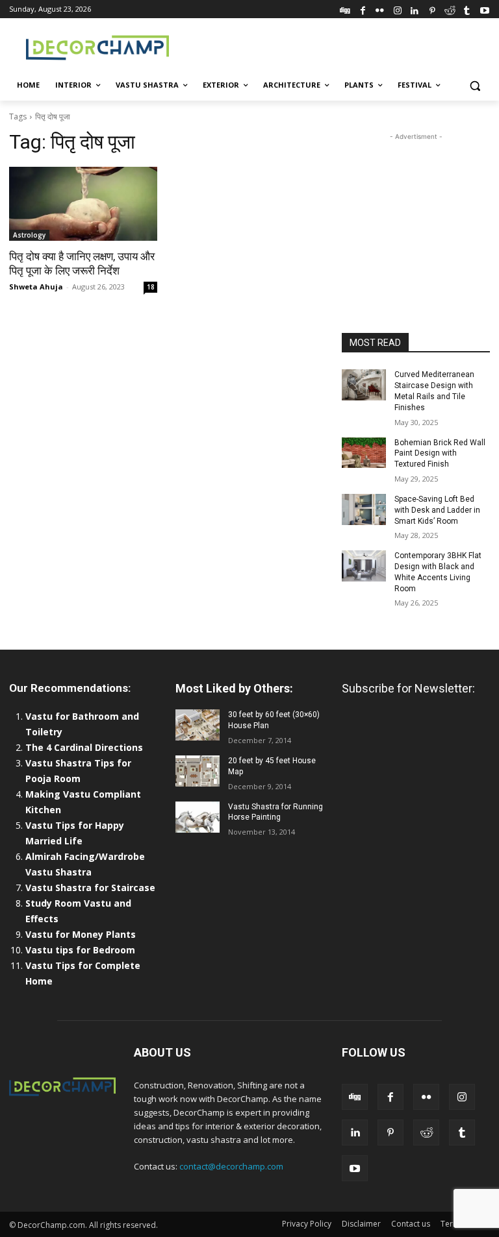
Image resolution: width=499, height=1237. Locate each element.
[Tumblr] (466, 8)
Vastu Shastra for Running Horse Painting (275, 812)
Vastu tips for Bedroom (80, 950)
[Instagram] (397, 8)
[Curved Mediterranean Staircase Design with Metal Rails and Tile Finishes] (364, 384)
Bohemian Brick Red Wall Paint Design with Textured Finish (439, 453)
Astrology (29, 234)
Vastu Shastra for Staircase (90, 887)
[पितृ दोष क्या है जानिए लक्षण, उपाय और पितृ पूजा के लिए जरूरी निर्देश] (83, 204)
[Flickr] (379, 8)
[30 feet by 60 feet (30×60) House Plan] (197, 725)
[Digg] (345, 8)
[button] (474, 85)
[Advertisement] (338, 46)
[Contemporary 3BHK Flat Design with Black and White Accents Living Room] (364, 566)
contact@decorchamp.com (231, 1166)
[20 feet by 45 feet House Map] (197, 771)
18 (151, 286)
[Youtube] (484, 8)
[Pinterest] (432, 8)
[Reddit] (449, 8)
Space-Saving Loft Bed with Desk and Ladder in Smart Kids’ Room (437, 510)
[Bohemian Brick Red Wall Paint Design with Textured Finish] (364, 453)
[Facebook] (362, 8)
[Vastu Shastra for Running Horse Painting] (197, 817)
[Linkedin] (414, 8)
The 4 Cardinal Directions (84, 747)
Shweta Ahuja (36, 286)
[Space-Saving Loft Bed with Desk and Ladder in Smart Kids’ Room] (364, 509)
